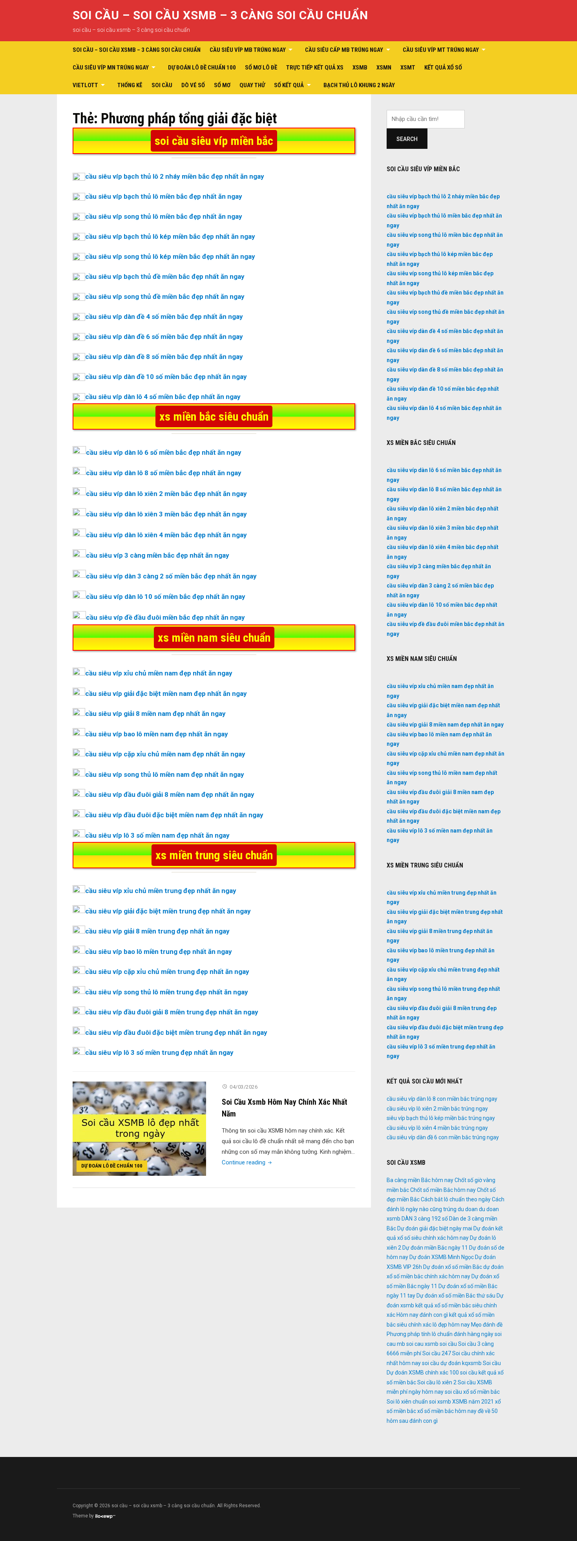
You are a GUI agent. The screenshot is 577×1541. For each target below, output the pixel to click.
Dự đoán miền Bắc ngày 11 (435, 1248)
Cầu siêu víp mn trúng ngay (111, 67)
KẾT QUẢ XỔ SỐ (443, 67)
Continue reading (247, 1162)
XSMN (383, 67)
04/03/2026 (243, 1087)
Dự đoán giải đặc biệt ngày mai (434, 1228)
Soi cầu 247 (436, 1353)
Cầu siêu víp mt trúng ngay (441, 49)
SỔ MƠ (222, 85)
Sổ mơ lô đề (261, 67)
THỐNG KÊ (129, 85)
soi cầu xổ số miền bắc (472, 1392)
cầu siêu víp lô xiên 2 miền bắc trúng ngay (437, 1108)
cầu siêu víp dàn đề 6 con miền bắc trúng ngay (443, 1137)
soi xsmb (440, 1401)
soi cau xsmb (422, 1344)
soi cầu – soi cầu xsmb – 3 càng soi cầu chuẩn (220, 15)
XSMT (407, 67)
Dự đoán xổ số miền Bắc (452, 1267)
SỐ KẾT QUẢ (289, 85)
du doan (468, 1209)
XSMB (359, 67)
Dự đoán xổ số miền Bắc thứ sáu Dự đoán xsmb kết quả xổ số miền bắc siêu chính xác (445, 1305)
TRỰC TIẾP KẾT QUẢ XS (314, 67)
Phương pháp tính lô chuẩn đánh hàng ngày (440, 1334)
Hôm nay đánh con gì (422, 1315)
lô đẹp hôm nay (451, 1324)
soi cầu (448, 1344)
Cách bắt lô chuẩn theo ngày (456, 1199)
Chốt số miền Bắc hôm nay (443, 1190)
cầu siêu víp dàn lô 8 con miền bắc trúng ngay (442, 1099)
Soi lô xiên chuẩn (407, 1401)
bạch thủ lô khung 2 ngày (359, 85)
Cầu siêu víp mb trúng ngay (248, 49)
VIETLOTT (85, 85)
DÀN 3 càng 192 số (425, 1218)
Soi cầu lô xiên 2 (436, 1382)
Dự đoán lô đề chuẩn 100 (202, 67)
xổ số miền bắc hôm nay (447, 1411)
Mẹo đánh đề (486, 1324)
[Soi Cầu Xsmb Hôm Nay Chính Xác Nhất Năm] (139, 1128)
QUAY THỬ (252, 85)
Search (407, 139)
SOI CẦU (162, 85)
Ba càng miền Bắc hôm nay (420, 1180)
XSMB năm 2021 (473, 1401)
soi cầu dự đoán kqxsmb (452, 1363)
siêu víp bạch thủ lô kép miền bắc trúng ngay (441, 1118)
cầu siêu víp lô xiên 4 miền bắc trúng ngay (437, 1128)
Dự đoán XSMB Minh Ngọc (441, 1257)
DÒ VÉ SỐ (193, 85)
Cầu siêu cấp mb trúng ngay (344, 49)
